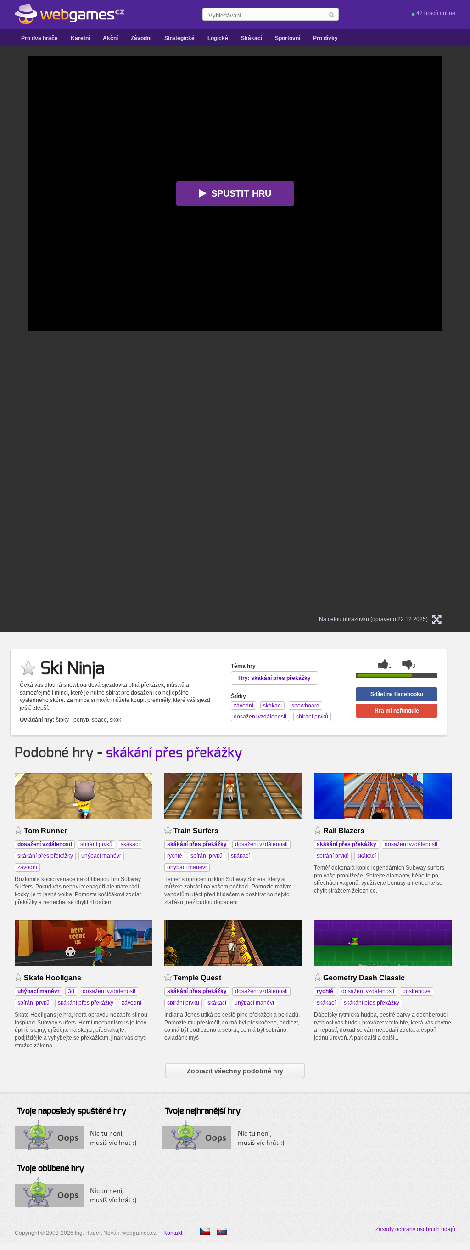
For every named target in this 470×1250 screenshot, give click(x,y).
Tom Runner (45, 831)
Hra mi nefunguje (397, 710)
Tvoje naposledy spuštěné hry (71, 1111)
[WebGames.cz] (69, 14)
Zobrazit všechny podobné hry (235, 1071)
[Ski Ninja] (222, 1231)
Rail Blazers (343, 831)
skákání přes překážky (174, 753)
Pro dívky (325, 38)
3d (71, 991)
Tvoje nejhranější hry (203, 1111)
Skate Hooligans (52, 978)
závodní (27, 867)
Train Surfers (195, 831)
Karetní (80, 38)
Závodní (141, 38)
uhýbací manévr (101, 856)
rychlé (174, 856)
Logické (217, 38)
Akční (110, 38)
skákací (130, 844)
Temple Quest (197, 978)
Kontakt (172, 1233)
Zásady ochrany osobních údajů (415, 1229)
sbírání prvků (96, 844)
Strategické (179, 38)
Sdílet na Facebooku (396, 694)
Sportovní (287, 38)
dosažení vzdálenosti (261, 844)
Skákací (251, 38)
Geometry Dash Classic (364, 978)
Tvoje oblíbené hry (50, 1169)
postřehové (417, 991)
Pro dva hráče (39, 38)
